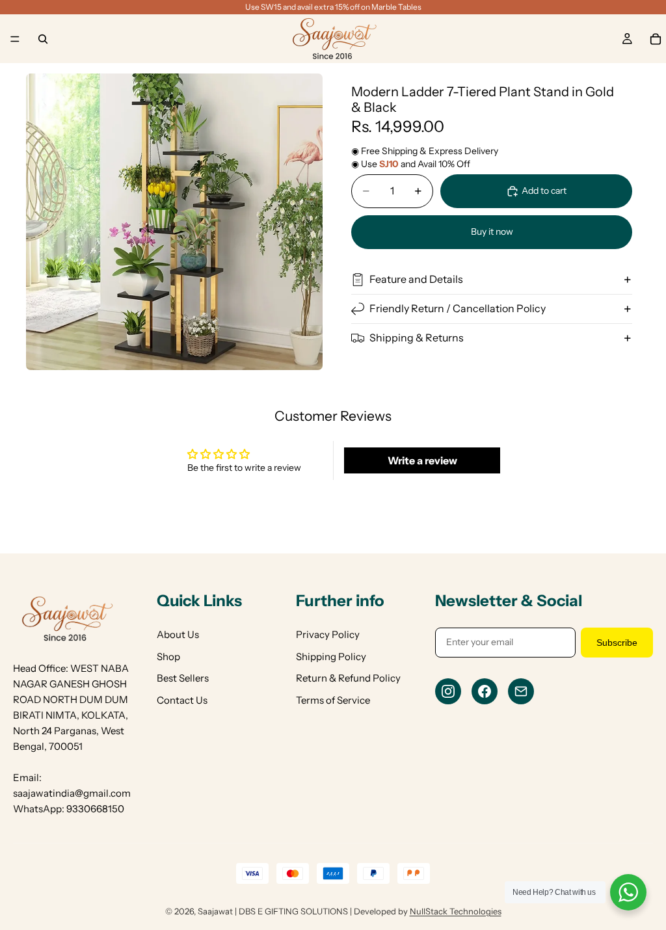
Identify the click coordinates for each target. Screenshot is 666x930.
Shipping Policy (331, 656)
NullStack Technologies (455, 911)
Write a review (422, 460)
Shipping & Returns (416, 337)
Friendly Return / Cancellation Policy (457, 308)
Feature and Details (416, 279)
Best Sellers (183, 678)
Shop (168, 656)
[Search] (43, 39)
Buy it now (492, 231)
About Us (178, 634)
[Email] (521, 691)
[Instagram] (448, 691)
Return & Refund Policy (348, 678)
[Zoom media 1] (174, 221)
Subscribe (616, 642)
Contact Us (182, 700)
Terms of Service (333, 700)
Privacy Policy (328, 634)
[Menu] (15, 39)
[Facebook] (485, 691)
